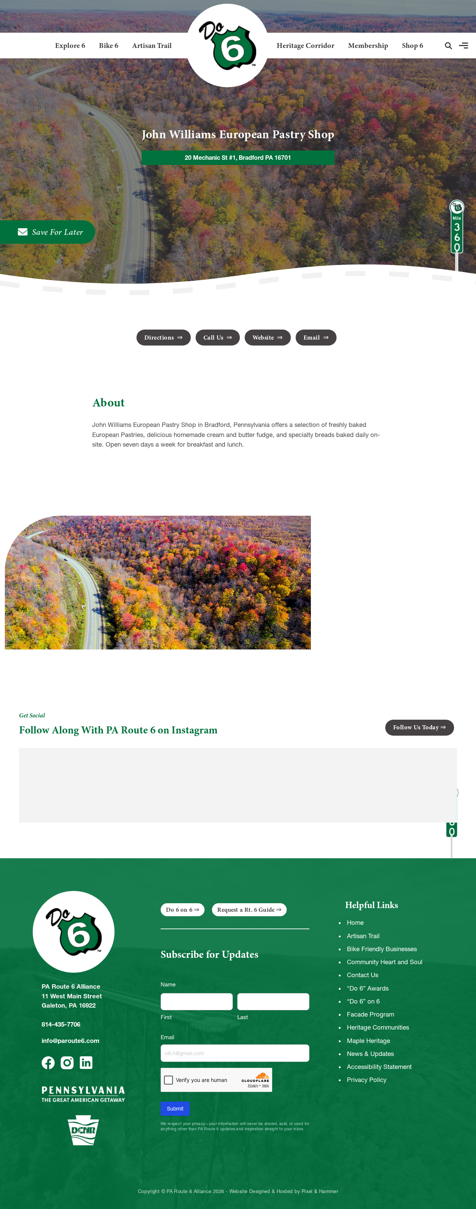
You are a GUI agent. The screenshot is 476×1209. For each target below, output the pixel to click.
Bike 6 (108, 45)
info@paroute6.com (70, 1040)
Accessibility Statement (379, 1066)
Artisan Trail (152, 45)
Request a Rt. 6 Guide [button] (245, 909)
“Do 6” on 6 (363, 1001)
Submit (175, 1108)
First (166, 1017)
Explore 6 (70, 45)
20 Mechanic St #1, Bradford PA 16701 (238, 157)
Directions (160, 337)
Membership (368, 45)
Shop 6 (412, 45)
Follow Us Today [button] (416, 727)
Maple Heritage (368, 1040)
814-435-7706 (61, 1024)
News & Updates (370, 1053)
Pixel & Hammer (320, 1191)
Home (355, 922)
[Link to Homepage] (224, 45)
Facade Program (370, 1014)
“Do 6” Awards (368, 988)
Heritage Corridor (305, 45)
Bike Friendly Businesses (382, 949)
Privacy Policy (366, 1079)
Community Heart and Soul (384, 962)
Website (264, 337)
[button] (448, 46)
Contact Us (362, 975)
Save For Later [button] (57, 232)
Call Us (214, 337)
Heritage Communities (378, 1027)
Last (242, 1017)
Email (312, 337)
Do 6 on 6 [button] (179, 909)
